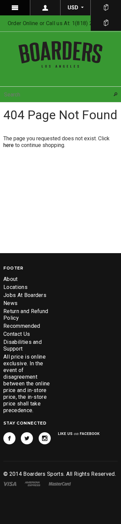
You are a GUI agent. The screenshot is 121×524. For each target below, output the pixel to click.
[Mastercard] (60, 483)
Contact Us (16, 334)
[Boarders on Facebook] (9, 438)
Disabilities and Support (22, 345)
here (8, 145)
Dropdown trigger (45, 7)
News (10, 303)
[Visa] (9, 483)
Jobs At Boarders (24, 295)
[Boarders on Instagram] (45, 438)
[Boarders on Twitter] (27, 438)
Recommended (21, 326)
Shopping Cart (106, 23)
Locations (15, 287)
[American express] (32, 483)
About (10, 279)
